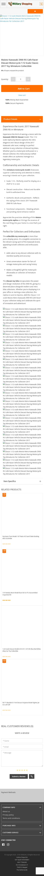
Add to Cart (23, 88)
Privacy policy (8, 815)
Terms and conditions (11, 818)
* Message (7, 753)
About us (6, 811)
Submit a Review (18, 776)
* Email (6, 747)
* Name (6, 741)
